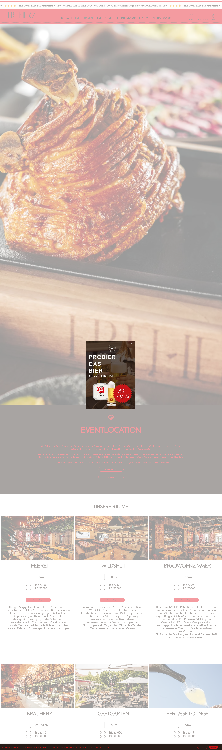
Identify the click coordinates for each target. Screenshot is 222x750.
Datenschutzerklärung (103, 747)
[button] (132, 344)
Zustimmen (213, 747)
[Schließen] (220, 747)
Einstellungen (202, 747)
